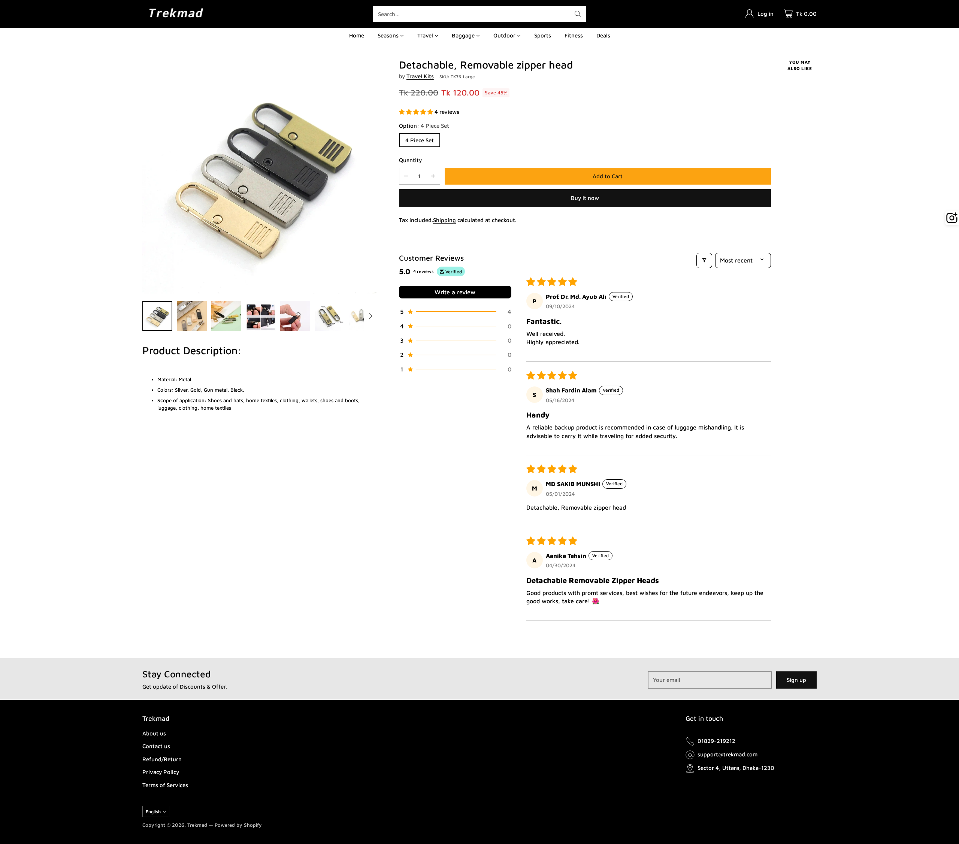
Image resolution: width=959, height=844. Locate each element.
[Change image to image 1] (157, 316)
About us (154, 733)
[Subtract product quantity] (406, 176)
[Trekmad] (176, 13)
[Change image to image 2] (192, 316)
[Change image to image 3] (226, 316)
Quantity (410, 160)
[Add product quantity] (433, 176)
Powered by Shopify (238, 825)
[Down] (370, 316)
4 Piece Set (419, 140)
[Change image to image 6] (330, 316)
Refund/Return (162, 759)
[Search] (577, 14)
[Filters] (704, 260)
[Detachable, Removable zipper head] (259, 176)
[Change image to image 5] (295, 316)
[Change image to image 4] (261, 316)
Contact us (156, 746)
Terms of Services (165, 785)
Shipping (444, 220)
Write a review (455, 292)
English (153, 811)
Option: (424, 125)
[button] (417, 112)
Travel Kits (420, 76)
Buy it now (585, 198)
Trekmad (197, 825)
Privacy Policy (160, 772)
